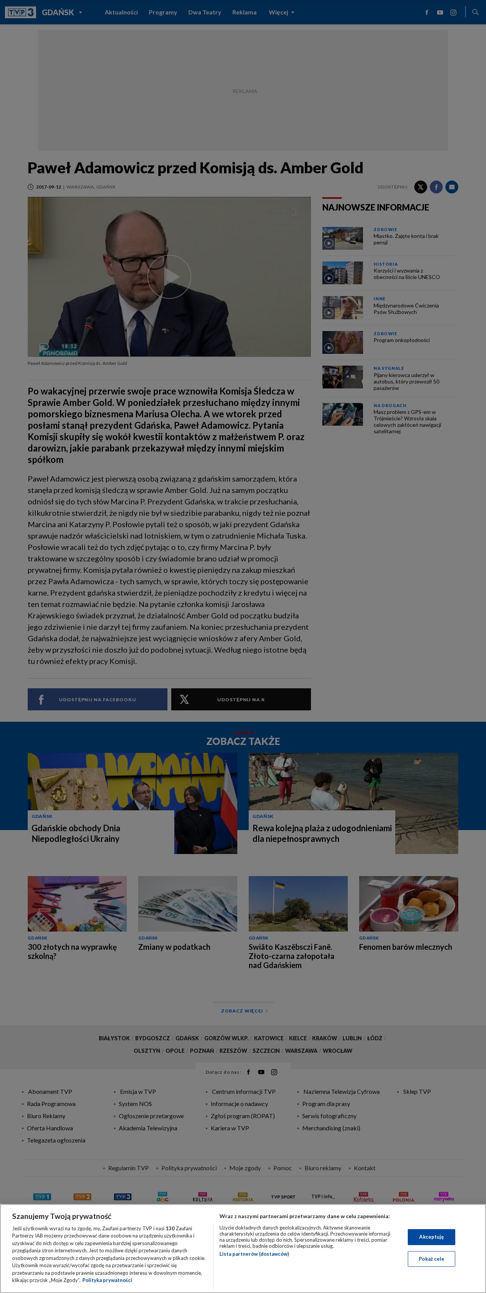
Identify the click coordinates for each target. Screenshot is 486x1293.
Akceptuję (431, 1237)
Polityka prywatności (107, 1280)
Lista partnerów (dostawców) (254, 1254)
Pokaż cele (431, 1258)
